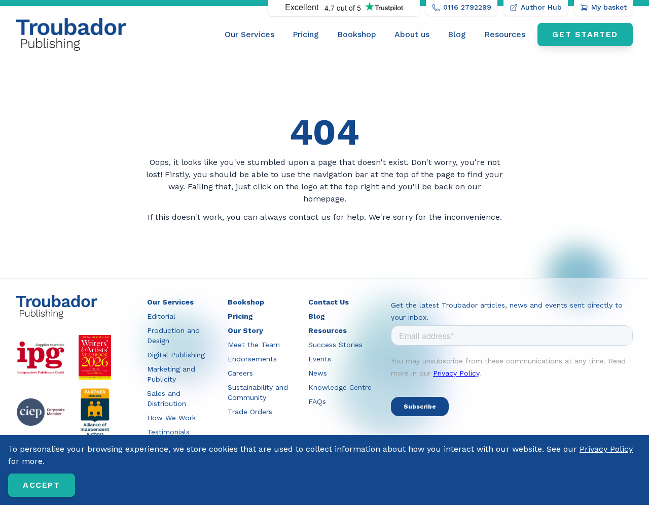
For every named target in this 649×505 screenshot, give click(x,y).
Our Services (249, 34)
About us (411, 34)
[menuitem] (249, 34)
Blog (457, 34)
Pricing (306, 34)
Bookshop (356, 34)
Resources (504, 34)
